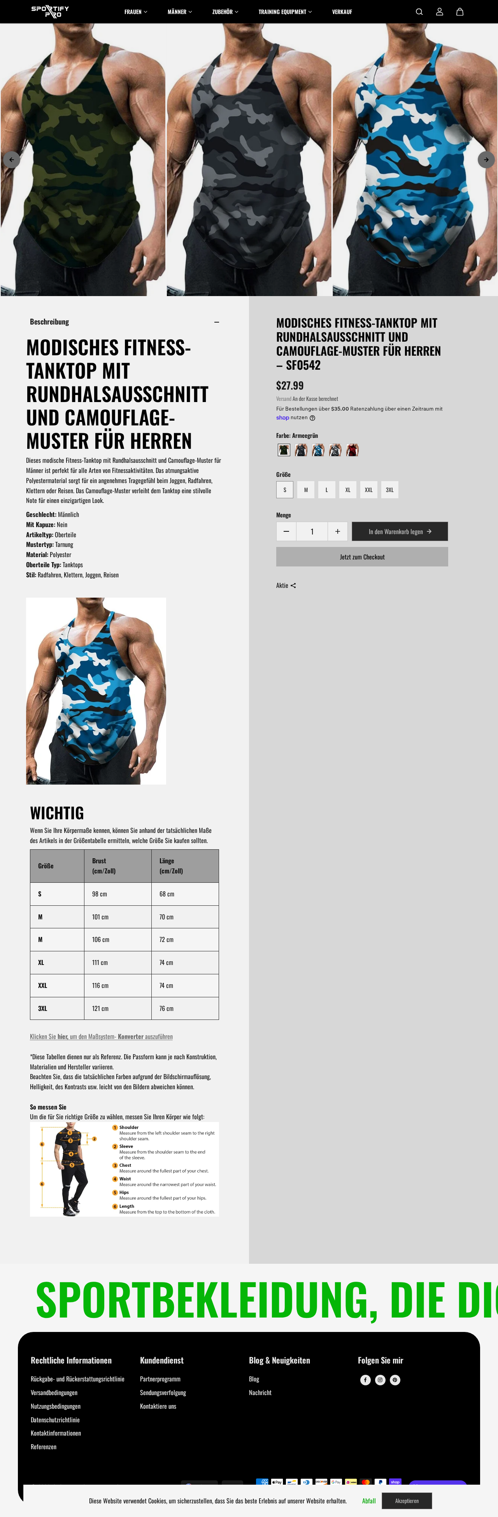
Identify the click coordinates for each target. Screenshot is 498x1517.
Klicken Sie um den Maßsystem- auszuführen (101, 1036)
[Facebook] (365, 1379)
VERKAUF (342, 11)
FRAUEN (133, 11)
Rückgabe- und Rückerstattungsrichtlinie (77, 1378)
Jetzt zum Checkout (362, 556)
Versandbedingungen (54, 1392)
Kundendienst (162, 1360)
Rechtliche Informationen (71, 1360)
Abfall (369, 1500)
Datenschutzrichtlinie (55, 1419)
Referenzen (43, 1446)
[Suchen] (419, 11)
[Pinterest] (395, 1379)
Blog (254, 1378)
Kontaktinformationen (56, 1433)
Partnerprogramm (160, 1378)
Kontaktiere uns (158, 1406)
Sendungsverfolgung (163, 1392)
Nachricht (260, 1392)
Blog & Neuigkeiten (279, 1360)
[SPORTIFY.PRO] (50, 12)
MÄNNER (177, 11)
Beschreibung (49, 321)
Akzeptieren (407, 1500)
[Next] (486, 159)
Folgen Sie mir (380, 1360)
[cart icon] (459, 11)
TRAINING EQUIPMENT (282, 11)
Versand (283, 398)
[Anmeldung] (439, 11)
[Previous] (11, 159)
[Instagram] (380, 1379)
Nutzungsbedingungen (56, 1406)
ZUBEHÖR (222, 11)
